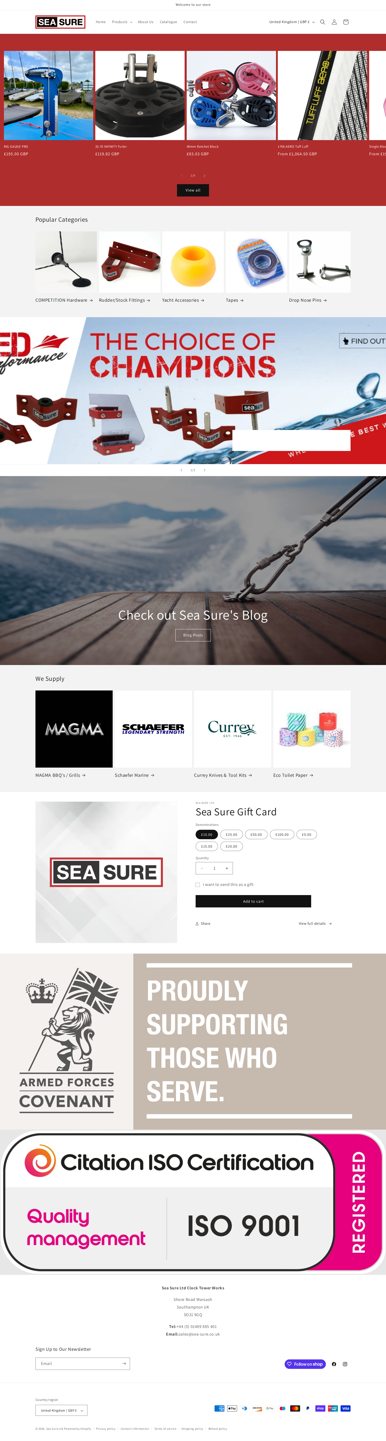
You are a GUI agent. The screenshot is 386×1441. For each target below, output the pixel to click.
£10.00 (206, 834)
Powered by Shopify (77, 1429)
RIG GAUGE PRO (16, 147)
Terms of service (165, 1429)
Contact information (135, 1429)
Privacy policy (106, 1429)
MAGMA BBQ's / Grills (57, 775)
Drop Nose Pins (305, 300)
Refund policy (217, 1429)
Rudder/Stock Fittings (122, 300)
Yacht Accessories (180, 300)
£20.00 (231, 846)
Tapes (232, 300)
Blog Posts (193, 634)
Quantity (202, 858)
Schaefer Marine (132, 775)
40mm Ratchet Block (203, 147)
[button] (122, 21)
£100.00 (282, 834)
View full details (312, 923)
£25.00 (231, 834)
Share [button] (206, 923)
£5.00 (306, 834)
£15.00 (206, 846)
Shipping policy (192, 1429)
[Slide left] (181, 176)
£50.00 (256, 834)
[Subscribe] (124, 1363)
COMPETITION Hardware (61, 300)
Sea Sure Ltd (54, 1429)
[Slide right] (204, 176)
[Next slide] (204, 470)
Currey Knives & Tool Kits (220, 775)
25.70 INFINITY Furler (111, 147)
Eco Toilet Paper (290, 775)
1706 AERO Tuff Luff (293, 147)
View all (193, 190)
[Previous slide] (181, 470)
